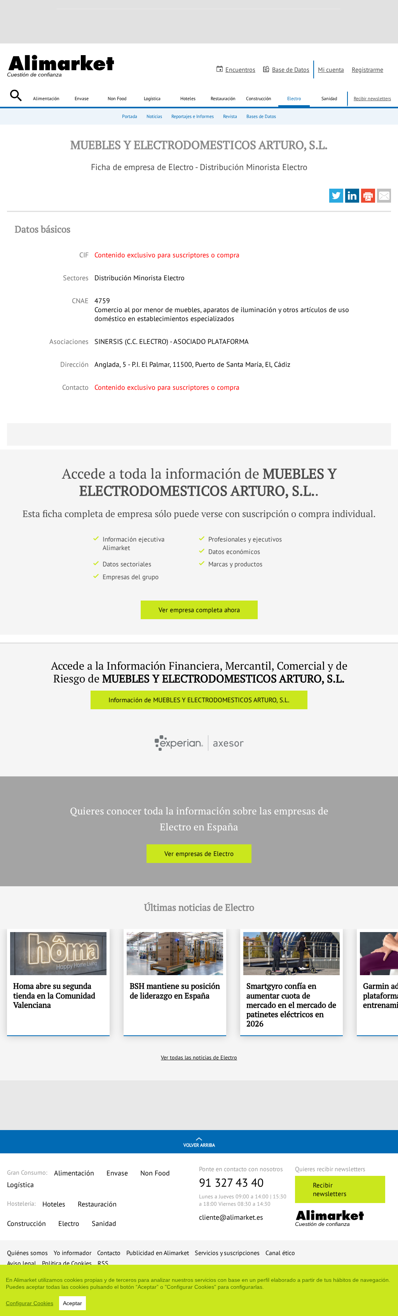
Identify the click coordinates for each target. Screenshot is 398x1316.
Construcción (258, 98)
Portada (129, 116)
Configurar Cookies (29, 1303)
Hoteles (188, 98)
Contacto (108, 1253)
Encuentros (240, 69)
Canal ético (280, 1253)
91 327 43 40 (231, 1182)
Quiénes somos (27, 1253)
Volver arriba (199, 1145)
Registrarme (367, 69)
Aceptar (72, 1303)
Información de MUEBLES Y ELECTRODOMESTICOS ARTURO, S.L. (199, 700)
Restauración (223, 98)
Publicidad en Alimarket (157, 1253)
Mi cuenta (331, 69)
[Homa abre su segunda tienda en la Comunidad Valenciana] (58, 982)
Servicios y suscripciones (227, 1253)
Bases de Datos (261, 116)
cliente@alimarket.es (231, 1217)
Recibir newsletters (372, 98)
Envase (82, 98)
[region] (199, 1290)
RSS (103, 1263)
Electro (294, 98)
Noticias (154, 116)
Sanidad (329, 98)
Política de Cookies (67, 1263)
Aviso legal (21, 1263)
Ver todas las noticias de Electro (199, 1057)
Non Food (117, 98)
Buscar (15, 95)
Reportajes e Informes (192, 116)
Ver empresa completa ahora (199, 610)
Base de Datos (290, 69)
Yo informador (72, 1253)
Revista (230, 116)
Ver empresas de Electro (199, 853)
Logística (152, 98)
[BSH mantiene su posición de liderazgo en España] (175, 982)
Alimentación (46, 98)
